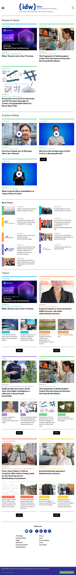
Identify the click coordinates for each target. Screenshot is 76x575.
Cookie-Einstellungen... (7, 572)
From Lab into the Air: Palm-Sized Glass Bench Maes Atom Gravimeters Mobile (9, 337)
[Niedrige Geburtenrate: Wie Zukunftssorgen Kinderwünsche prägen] (9, 237)
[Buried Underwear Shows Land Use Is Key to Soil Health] (66, 406)
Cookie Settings (43, 545)
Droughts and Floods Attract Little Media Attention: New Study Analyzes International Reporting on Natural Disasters (27, 503)
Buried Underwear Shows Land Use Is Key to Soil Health (66, 419)
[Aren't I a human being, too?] (66, 324)
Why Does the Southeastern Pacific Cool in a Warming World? (54, 152)
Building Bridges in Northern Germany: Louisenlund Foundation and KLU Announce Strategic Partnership (66, 503)
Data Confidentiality (44, 540)
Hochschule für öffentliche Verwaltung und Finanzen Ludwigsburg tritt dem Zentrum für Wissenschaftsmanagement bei (63, 224)
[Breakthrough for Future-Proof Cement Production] (46, 210)
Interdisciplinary (20, 547)
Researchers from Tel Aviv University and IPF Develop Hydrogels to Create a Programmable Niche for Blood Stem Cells (18, 102)
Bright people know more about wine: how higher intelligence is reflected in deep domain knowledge (16, 392)
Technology (19, 536)
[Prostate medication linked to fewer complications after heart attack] (10, 406)
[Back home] (38, 7)
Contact (41, 542)
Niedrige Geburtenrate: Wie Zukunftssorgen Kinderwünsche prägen (26, 237)
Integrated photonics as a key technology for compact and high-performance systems (28, 337)
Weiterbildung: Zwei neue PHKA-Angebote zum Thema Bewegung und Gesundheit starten (26, 262)
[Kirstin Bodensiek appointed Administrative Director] (56, 454)
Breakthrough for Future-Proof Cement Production (62, 209)
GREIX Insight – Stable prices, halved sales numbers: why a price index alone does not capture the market (9, 503)
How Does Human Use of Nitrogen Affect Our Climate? (17, 152)
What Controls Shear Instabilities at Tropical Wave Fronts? (18, 192)
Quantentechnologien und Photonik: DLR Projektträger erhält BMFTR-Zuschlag (26, 222)
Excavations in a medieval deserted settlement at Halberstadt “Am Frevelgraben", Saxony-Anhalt (46, 339)
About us (41, 536)
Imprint (41, 538)
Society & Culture (21, 538)
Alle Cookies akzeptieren (66, 572)
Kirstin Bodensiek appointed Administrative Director (52, 472)
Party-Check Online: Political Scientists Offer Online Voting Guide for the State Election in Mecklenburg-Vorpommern (18, 475)
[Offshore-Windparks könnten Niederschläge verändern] (9, 210)
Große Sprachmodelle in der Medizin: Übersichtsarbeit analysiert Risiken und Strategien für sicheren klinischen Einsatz (26, 250)
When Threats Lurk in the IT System (17, 56)
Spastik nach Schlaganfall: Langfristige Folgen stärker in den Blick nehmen (63, 237)
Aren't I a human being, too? (65, 335)
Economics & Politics (22, 545)
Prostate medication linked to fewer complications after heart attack (10, 419)
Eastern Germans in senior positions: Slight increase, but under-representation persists (55, 311)
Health (18, 540)
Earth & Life (19, 542)
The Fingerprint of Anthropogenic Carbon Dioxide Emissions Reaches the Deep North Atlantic (54, 58)
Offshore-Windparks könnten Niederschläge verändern (26, 209)
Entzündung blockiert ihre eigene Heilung (62, 248)
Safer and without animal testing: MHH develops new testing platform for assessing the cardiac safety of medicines (28, 420)
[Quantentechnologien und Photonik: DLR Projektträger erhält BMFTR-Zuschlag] (9, 222)
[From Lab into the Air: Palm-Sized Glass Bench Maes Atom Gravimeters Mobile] (10, 324)
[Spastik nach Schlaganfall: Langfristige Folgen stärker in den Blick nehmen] (46, 237)
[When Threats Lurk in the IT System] (19, 39)
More (43, 159)
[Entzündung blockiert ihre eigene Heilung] (46, 248)
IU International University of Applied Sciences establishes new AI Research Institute (47, 502)
